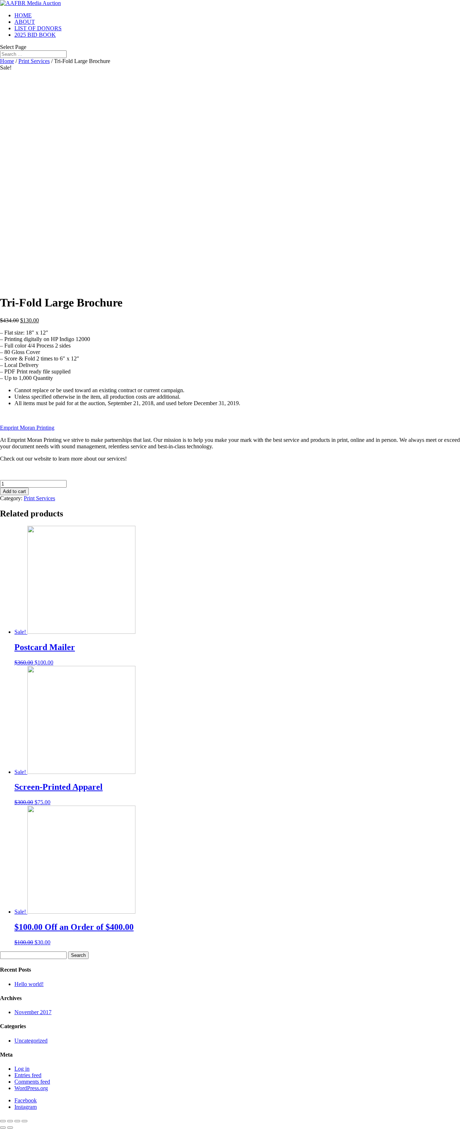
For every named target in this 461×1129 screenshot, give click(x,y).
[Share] (10, 1121)
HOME (23, 15)
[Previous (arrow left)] (3, 1127)
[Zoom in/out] (24, 1121)
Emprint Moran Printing (27, 428)
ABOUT (24, 22)
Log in (22, 1069)
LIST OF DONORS (38, 28)
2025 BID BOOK (35, 35)
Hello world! (29, 984)
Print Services (34, 61)
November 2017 (33, 1012)
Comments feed (32, 1082)
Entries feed (27, 1075)
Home (7, 61)
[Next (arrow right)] (10, 1127)
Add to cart (14, 491)
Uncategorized (31, 1041)
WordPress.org (31, 1088)
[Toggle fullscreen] (17, 1121)
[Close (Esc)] (3, 1121)
